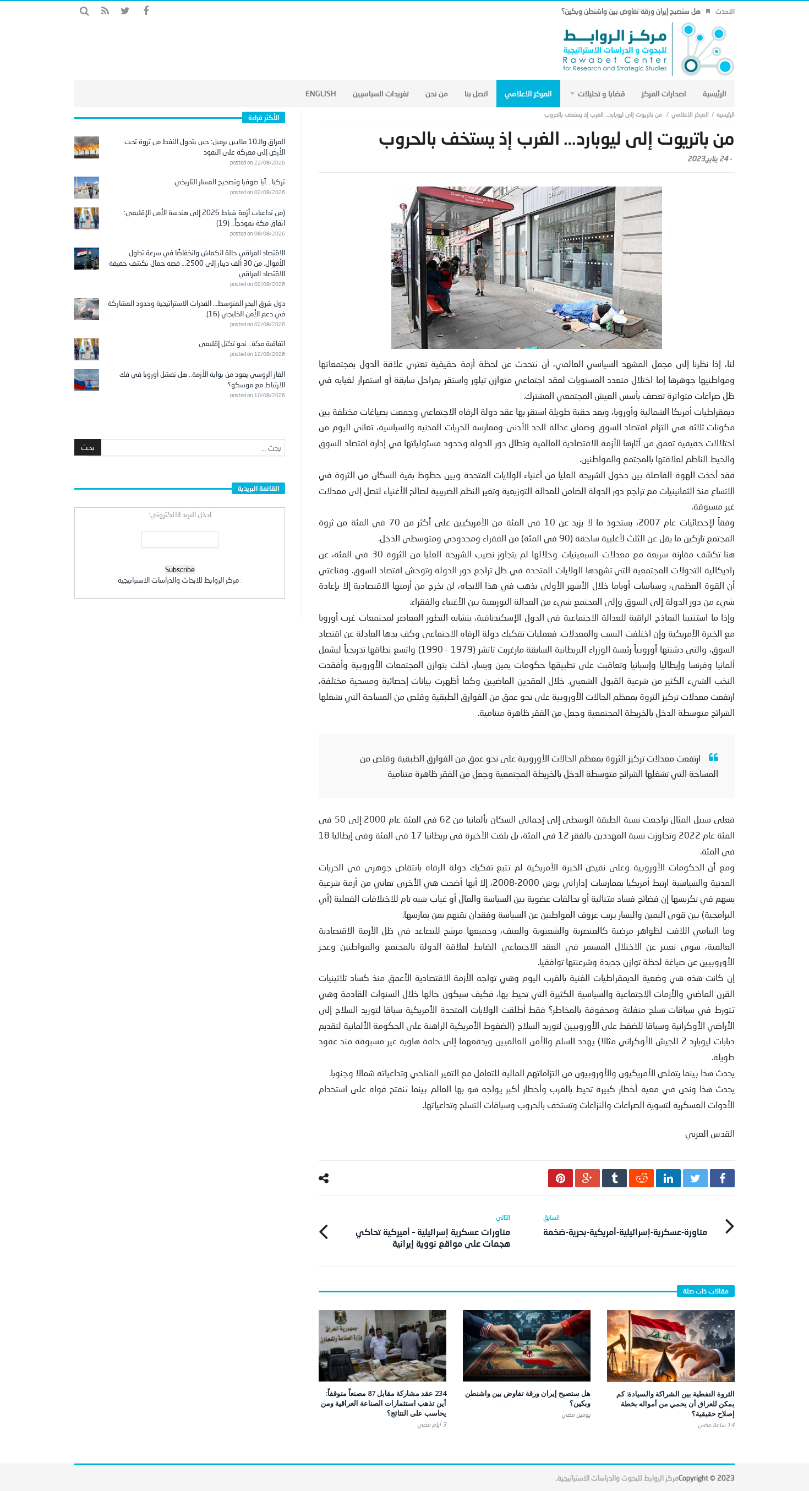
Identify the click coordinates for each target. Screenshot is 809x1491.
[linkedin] (668, 1178)
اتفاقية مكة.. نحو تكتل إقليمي (242, 343)
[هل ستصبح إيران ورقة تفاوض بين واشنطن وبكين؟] (527, 1346)
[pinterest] (560, 1178)
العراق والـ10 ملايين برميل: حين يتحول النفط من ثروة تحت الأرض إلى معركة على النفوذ (204, 146)
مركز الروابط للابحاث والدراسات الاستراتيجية (178, 579)
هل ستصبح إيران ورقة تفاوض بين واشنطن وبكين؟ (631, 11)
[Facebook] (145, 11)
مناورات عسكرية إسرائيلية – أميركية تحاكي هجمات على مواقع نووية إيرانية (433, 1230)
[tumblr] (614, 1178)
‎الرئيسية (726, 114)
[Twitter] (125, 11)
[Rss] (105, 11)
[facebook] (722, 1178)
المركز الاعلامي (690, 114)
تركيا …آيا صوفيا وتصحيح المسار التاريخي (229, 181)
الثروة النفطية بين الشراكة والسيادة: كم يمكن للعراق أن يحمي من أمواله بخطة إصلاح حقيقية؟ (675, 1403)
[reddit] (641, 1178)
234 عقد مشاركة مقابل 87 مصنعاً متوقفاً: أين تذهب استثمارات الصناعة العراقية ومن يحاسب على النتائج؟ (383, 1403)
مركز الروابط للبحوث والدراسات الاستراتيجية (618, 1477)
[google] (587, 1178)
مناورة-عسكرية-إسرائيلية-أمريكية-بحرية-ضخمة (625, 1225)
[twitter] (695, 1178)
